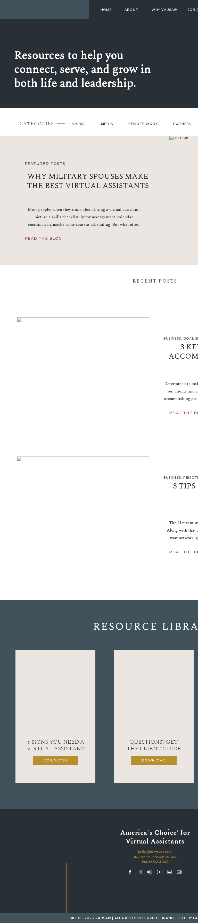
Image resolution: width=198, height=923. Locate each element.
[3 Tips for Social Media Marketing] (83, 513)
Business (172, 338)
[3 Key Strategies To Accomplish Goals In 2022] (83, 374)
